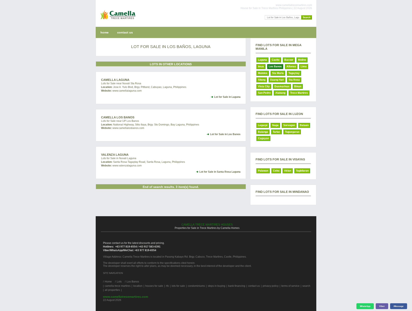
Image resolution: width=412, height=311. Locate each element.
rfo (167, 285)
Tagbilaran (302, 170)
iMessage (399, 306)
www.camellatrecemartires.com (125, 296)
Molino (302, 59)
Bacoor (288, 59)
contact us (125, 32)
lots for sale (178, 285)
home (104, 32)
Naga (275, 125)
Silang (261, 79)
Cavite (276, 59)
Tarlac (276, 131)
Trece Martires (299, 92)
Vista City (264, 86)
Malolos (262, 73)
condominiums (196, 285)
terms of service (290, 285)
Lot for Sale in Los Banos (225, 134)
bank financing (236, 285)
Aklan (287, 170)
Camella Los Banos (117, 117)
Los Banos (275, 66)
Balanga (263, 131)
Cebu (276, 170)
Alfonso (291, 66)
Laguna (262, 59)
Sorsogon (289, 125)
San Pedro (264, 92)
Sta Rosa (294, 79)
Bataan (304, 125)
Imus (261, 66)
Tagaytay (294, 73)
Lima (304, 66)
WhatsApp (365, 306)
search (306, 285)
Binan (297, 86)
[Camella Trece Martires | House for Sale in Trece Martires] (117, 20)
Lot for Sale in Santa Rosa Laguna (220, 171)
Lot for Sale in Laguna (227, 96)
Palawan (263, 170)
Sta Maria (278, 73)
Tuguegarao (292, 131)
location (137, 285)
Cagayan (263, 138)
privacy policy (271, 285)
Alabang (280, 92)
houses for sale (154, 285)
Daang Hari (277, 79)
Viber (382, 306)
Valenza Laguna (115, 154)
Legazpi (262, 125)
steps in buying (216, 285)
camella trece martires (117, 285)
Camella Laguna (115, 80)
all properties (112, 289)
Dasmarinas (281, 86)
